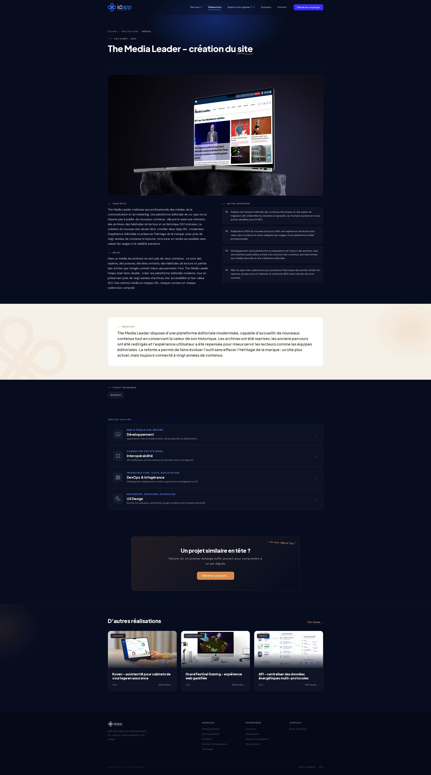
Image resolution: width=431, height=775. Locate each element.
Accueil (113, 31)
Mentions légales (307, 767)
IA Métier (207, 738)
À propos (266, 7)
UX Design (207, 749)
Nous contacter (298, 728)
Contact (282, 7)
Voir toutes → (315, 622)
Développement (211, 728)
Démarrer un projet (308, 7)
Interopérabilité (210, 733)
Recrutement (253, 744)
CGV (321, 767)
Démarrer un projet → (215, 575)
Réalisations (215, 7)
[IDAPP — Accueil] (119, 7)
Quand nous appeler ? (240, 7)
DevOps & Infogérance (214, 744)
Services (195, 7)
